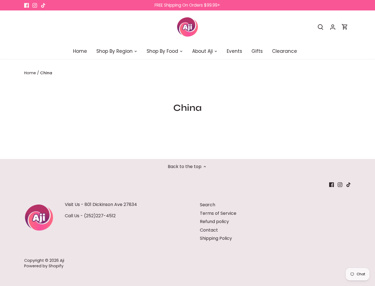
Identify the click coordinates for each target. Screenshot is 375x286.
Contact (209, 230)
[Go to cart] (345, 26)
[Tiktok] (43, 5)
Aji (62, 260)
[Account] (333, 26)
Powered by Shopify (43, 266)
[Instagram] (34, 5)
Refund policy (214, 221)
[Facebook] (26, 5)
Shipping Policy (216, 238)
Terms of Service (218, 213)
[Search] (321, 26)
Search (207, 205)
